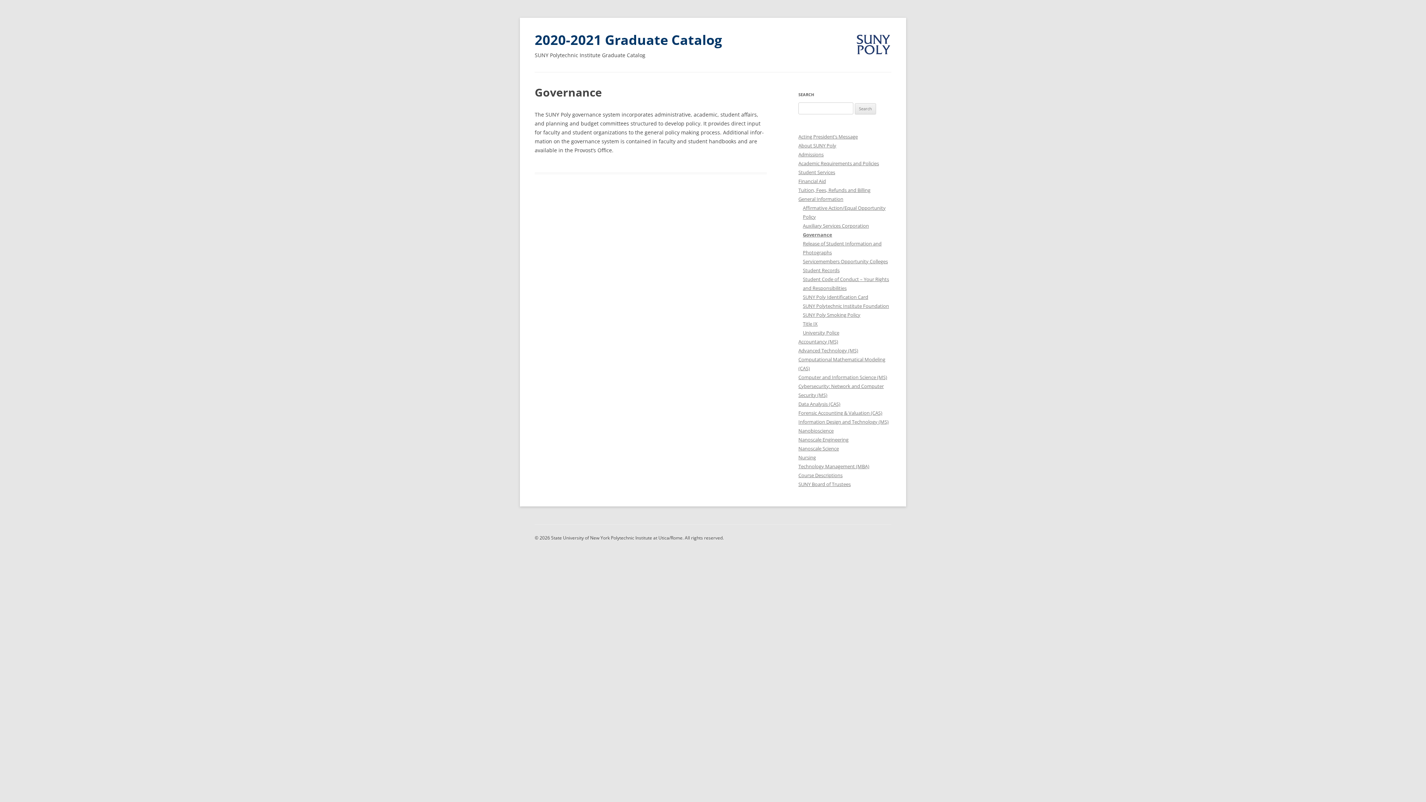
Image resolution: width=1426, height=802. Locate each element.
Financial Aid (812, 181)
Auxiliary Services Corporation (836, 225)
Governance (817, 234)
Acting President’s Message (828, 136)
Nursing (807, 457)
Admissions (811, 154)
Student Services (816, 172)
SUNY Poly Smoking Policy (831, 315)
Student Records (821, 270)
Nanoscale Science (818, 448)
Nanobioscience (816, 430)
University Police (821, 332)
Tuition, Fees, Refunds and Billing (834, 190)
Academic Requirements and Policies (838, 163)
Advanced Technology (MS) (828, 350)
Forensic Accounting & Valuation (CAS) (840, 413)
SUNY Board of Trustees (824, 484)
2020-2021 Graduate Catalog (628, 40)
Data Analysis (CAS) (819, 404)
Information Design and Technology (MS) (843, 421)
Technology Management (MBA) (833, 466)
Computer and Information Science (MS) (842, 377)
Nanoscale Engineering (823, 439)
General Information (820, 199)
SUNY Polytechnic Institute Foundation (846, 306)
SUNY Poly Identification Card (835, 297)
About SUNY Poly (817, 145)
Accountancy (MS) (818, 341)
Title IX (810, 323)
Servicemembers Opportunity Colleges (845, 261)
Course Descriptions (820, 475)
